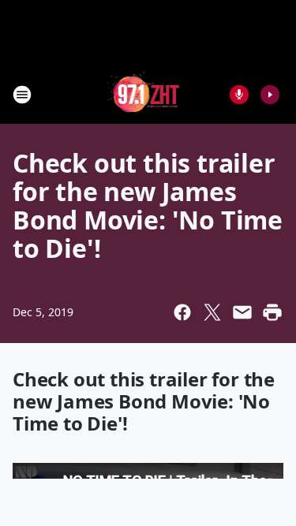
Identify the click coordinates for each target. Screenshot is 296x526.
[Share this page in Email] (242, 312)
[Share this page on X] (212, 312)
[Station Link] (143, 94)
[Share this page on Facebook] (182, 312)
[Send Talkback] (239, 94)
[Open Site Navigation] (22, 94)
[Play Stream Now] (269, 94)
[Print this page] (272, 312)
